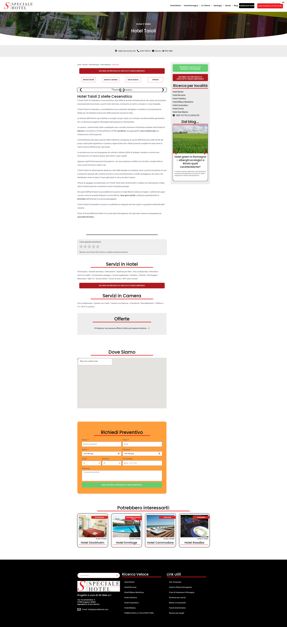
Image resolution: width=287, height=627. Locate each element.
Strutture (85, 64)
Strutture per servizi (177, 597)
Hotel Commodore (160, 543)
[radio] (81, 247)
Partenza (126, 449)
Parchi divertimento (177, 608)
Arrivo (84, 449)
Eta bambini (128, 459)
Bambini (105, 459)
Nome (84, 440)
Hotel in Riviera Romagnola (180, 587)
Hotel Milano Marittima (134, 592)
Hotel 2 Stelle (143, 24)
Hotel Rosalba (194, 543)
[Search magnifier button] (117, 575)
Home (79, 64)
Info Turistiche (175, 582)
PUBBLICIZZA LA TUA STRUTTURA (139, 613)
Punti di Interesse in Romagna (181, 592)
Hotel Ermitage (126, 543)
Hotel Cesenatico (105, 64)
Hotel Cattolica (130, 597)
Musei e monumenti (177, 603)
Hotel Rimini (129, 582)
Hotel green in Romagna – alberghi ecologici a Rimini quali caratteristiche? (190, 162)
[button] (182, 6)
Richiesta (86, 468)
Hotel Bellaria (130, 608)
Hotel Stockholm (92, 543)
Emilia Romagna (94, 64)
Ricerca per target (176, 613)
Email (125, 440)
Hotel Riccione (130, 587)
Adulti (84, 459)
